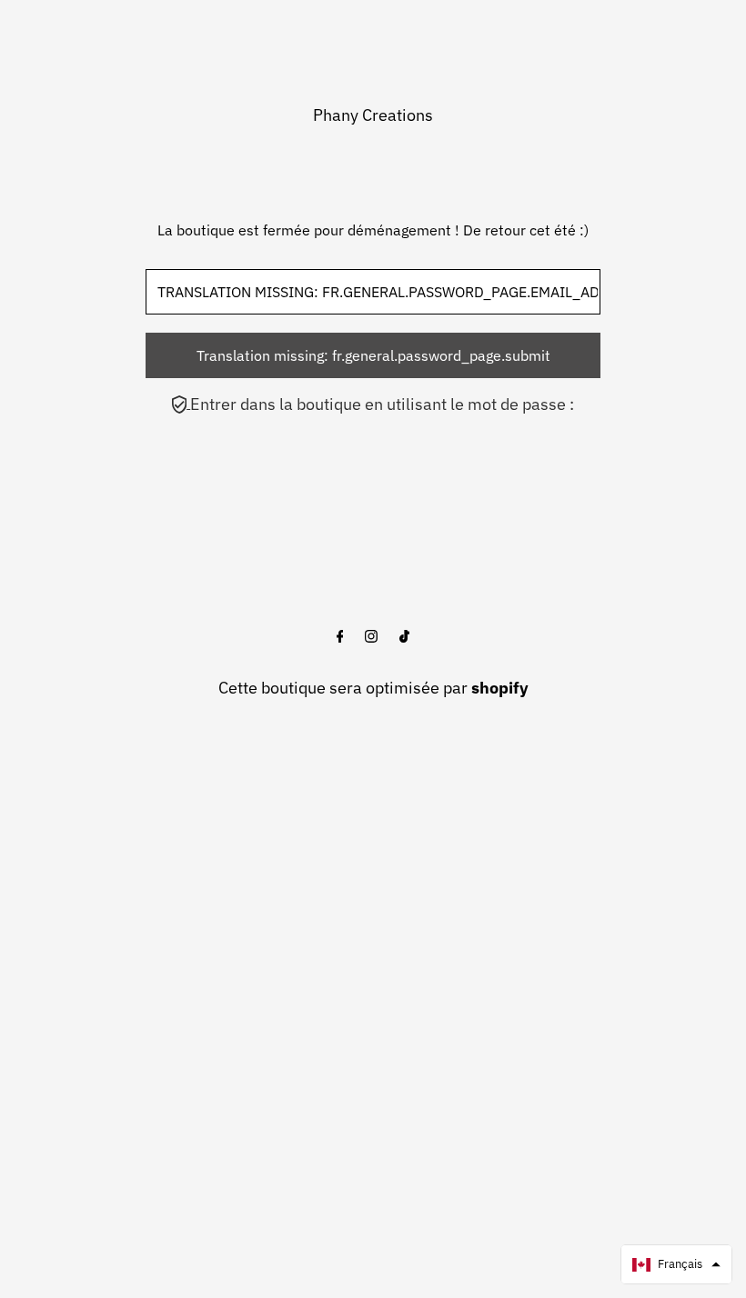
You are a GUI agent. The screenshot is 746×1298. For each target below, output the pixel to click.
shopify (500, 687)
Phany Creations (373, 115)
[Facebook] (340, 637)
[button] (676, 1264)
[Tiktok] (404, 637)
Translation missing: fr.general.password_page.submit (373, 355)
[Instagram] (371, 637)
